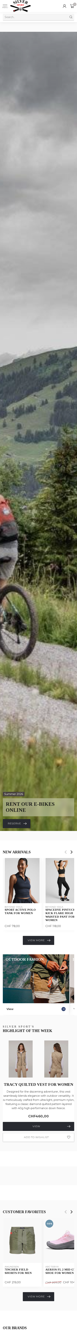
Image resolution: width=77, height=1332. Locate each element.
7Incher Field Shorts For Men (18, 1271)
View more (36, 940)
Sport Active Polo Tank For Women (20, 911)
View (36, 1126)
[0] (72, 6)
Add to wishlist (36, 1137)
